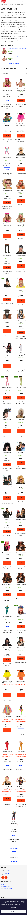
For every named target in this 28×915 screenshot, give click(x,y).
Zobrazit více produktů (14, 63)
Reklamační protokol (6, 892)
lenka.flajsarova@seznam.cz (10, 870)
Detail (7, 100)
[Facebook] (2, 877)
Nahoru (15, 861)
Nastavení (13, 907)
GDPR (2, 894)
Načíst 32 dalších (14, 848)
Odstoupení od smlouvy (6, 888)
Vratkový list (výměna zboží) (7, 890)
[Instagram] (5, 877)
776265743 (6, 874)
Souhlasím (13, 912)
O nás (2, 884)
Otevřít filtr (5, 73)
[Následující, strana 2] (14, 853)
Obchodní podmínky (5, 886)
